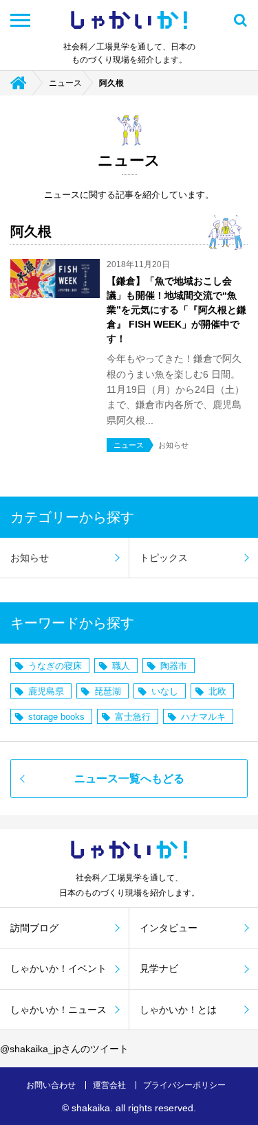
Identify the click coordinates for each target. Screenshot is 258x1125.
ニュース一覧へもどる (129, 778)
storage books (56, 717)
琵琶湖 (107, 691)
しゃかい (128, 20)
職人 (121, 666)
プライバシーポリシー (184, 1085)
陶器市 (173, 666)
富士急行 (133, 717)
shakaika (91, 1107)
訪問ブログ (34, 927)
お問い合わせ (51, 1085)
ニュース (65, 83)
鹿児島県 (46, 691)
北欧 (217, 691)
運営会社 (109, 1085)
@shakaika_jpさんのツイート (64, 1048)
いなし (164, 691)
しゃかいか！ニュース (58, 1009)
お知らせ (29, 557)
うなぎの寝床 (55, 666)
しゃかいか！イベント (58, 968)
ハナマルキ (203, 717)
